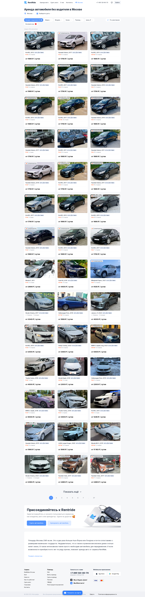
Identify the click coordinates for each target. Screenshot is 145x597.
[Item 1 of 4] (105, 106)
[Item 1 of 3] (72, 366)
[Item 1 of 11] (105, 269)
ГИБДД (49, 582)
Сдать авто (54, 2)
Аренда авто (44, 2)
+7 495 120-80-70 (79, 573)
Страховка (27, 584)
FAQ (48, 572)
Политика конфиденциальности (107, 594)
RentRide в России (29, 572)
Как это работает (29, 579)
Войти (117, 2)
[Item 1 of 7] (72, 269)
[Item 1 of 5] (40, 41)
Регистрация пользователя (55, 584)
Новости (26, 577)
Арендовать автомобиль (59, 523)
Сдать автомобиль (36, 523)
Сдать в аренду (52, 577)
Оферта (92, 594)
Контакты (69, 2)
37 (94, 498)
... (88, 498)
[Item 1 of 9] (40, 301)
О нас (62, 2)
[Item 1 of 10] (105, 431)
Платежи (49, 579)
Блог (25, 574)
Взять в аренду (51, 574)
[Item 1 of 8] (40, 399)
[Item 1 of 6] (72, 301)
